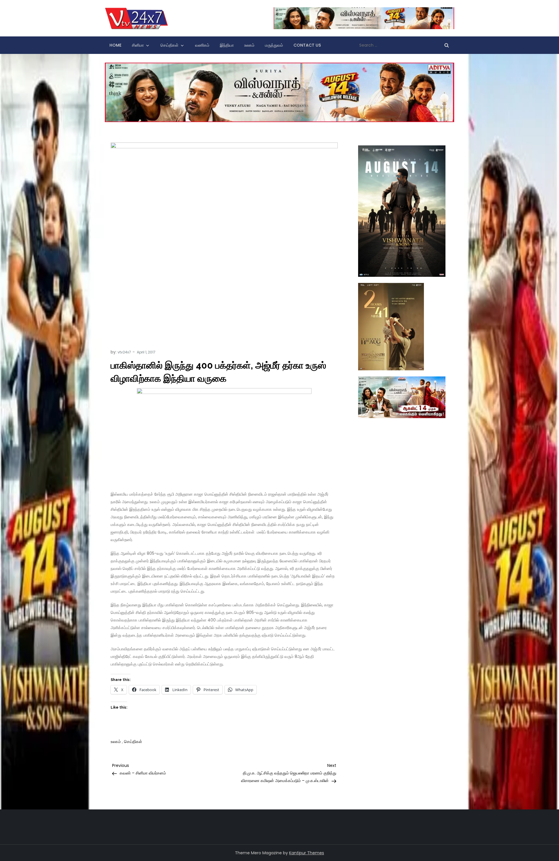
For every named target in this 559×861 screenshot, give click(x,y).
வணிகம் (202, 45)
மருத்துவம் (274, 45)
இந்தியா (227, 45)
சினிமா (138, 45)
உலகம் (249, 45)
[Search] (446, 45)
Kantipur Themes (306, 853)
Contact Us (307, 45)
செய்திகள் (169, 45)
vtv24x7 (124, 352)
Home (115, 45)
